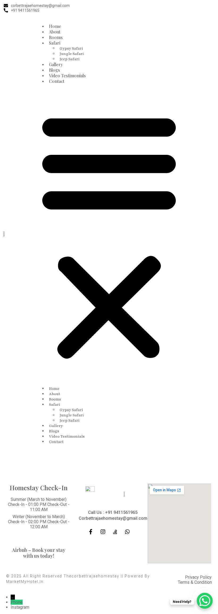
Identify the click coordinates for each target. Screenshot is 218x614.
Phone (17, 602)
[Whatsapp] (127, 531)
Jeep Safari (69, 59)
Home (55, 26)
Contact (56, 81)
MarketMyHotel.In (25, 581)
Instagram (20, 607)
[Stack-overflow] (115, 531)
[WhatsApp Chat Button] (205, 601)
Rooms (56, 37)
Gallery (56, 64)
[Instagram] (200, 8)
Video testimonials (67, 75)
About (54, 32)
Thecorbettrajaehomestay (91, 576)
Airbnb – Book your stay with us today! (38, 553)
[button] (109, 235)
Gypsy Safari (71, 48)
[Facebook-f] (189, 8)
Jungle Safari (72, 53)
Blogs (54, 70)
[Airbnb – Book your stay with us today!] (38, 541)
